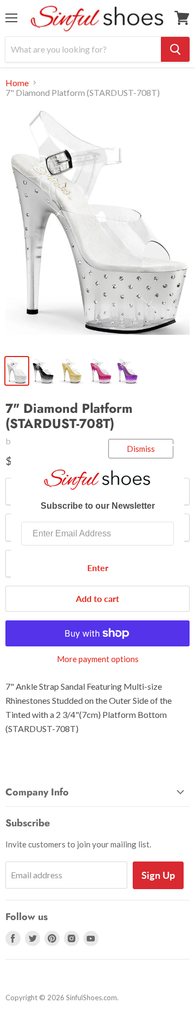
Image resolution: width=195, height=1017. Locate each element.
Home (17, 83)
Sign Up (158, 875)
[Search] (175, 49)
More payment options (98, 659)
